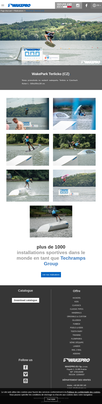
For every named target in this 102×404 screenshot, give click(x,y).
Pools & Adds (76, 328)
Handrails (77, 313)
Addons (76, 354)
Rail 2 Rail (76, 350)
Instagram (25, 381)
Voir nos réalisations (51, 274)
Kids (77, 302)
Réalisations (19, 11)
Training (77, 335)
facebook (86, 5)
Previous (4, 37)
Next (98, 37)
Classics (76, 305)
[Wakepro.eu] (19, 5)
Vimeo (25, 374)
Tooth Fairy (76, 331)
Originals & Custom (76, 317)
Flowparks (76, 339)
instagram (77, 5)
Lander (76, 346)
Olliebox (76, 320)
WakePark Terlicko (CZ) (35, 11)
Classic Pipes (76, 309)
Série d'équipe (77, 343)
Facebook (25, 367)
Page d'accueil (6, 11)
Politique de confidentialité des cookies (83, 392)
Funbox (76, 324)
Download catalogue (25, 300)
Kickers (76, 298)
